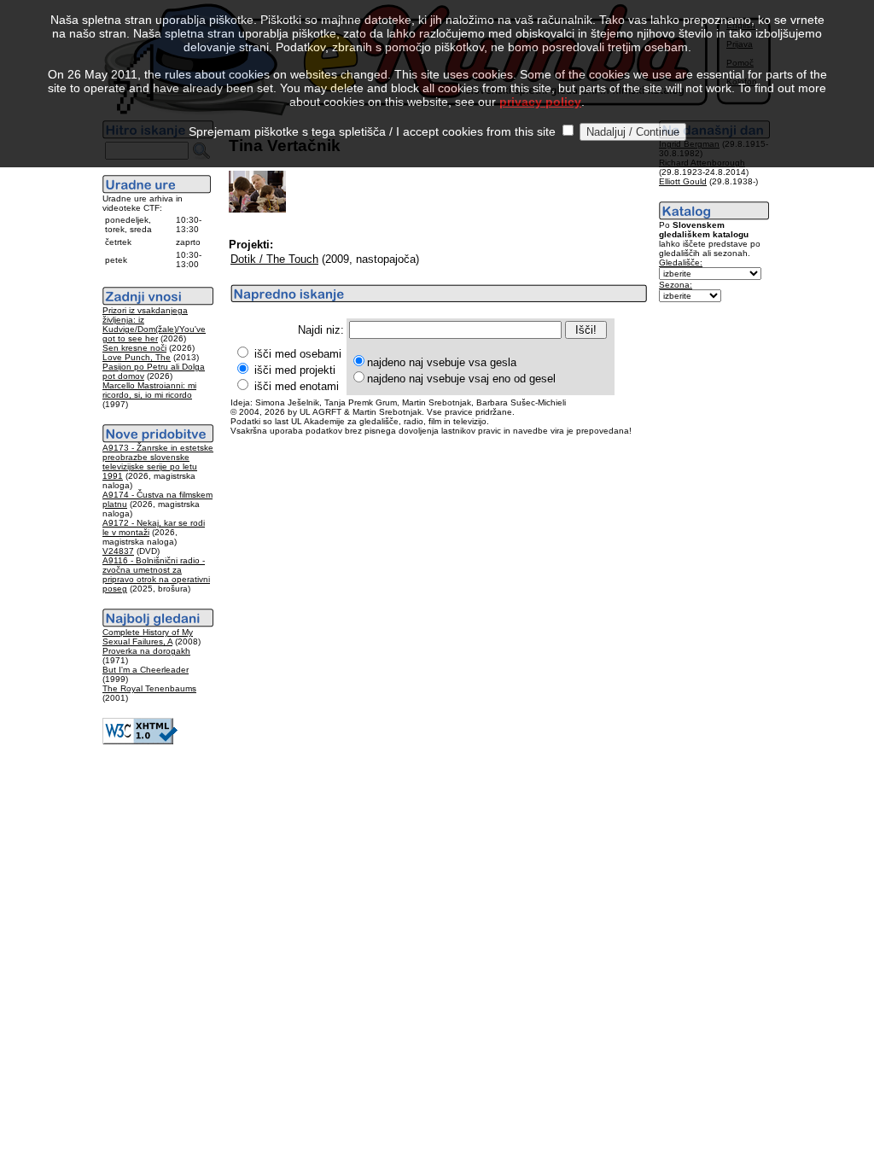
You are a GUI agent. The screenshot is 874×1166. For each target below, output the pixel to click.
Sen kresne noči (134, 348)
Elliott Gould (683, 181)
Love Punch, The (136, 357)
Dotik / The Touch (274, 259)
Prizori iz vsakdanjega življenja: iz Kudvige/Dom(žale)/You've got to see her (154, 324)
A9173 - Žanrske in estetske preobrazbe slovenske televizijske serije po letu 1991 (157, 462)
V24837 (118, 551)
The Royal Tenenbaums (149, 688)
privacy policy (540, 101)
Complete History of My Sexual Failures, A (147, 636)
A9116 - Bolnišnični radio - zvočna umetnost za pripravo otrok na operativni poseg (156, 574)
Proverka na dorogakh (146, 651)
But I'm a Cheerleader (145, 669)
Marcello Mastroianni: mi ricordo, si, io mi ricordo (149, 390)
